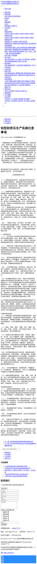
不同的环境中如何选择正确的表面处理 (17, 468)
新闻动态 (8, 121)
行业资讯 (8, 123)
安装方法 (8, 458)
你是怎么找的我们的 (7, 510)
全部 (6, 16)
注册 (9, 9)
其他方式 (6, 520)
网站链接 (6, 514)
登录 (6, 9)
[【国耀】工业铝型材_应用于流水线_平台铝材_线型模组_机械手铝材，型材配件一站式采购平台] (18, 3)
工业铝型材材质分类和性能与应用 (16, 466)
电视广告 (6, 518)
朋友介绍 (6, 516)
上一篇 (19, 441)
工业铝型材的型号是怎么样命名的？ (17, 474)
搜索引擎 (6, 512)
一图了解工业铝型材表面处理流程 (16, 476)
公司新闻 (8, 454)
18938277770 (16, 528)
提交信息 (4, 524)
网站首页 (8, 12)
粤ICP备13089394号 (7, 553)
